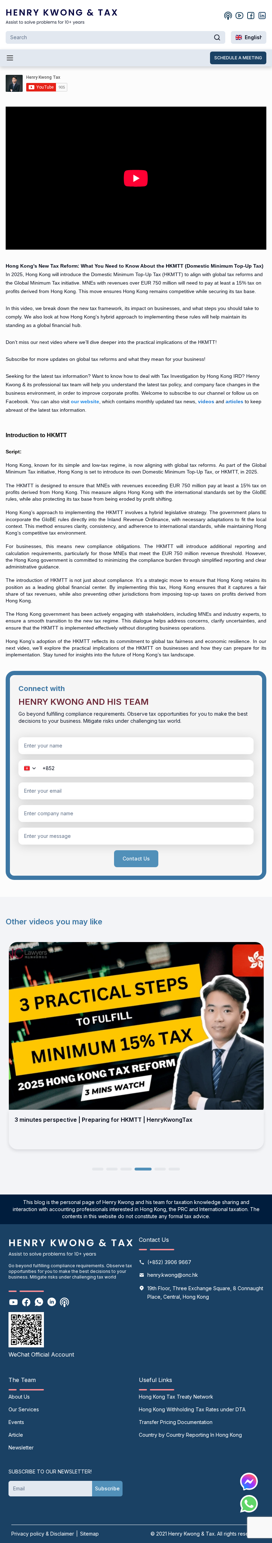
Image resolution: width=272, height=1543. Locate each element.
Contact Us (136, 859)
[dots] (97, 1168)
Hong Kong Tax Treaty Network (176, 1397)
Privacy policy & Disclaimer (42, 1534)
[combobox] (248, 37)
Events (16, 1422)
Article (15, 1435)
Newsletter (21, 1447)
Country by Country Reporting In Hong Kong (190, 1435)
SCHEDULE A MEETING (238, 57)
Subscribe (107, 1488)
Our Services (23, 1409)
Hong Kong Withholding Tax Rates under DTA (192, 1409)
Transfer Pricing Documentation (175, 1422)
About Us (19, 1397)
